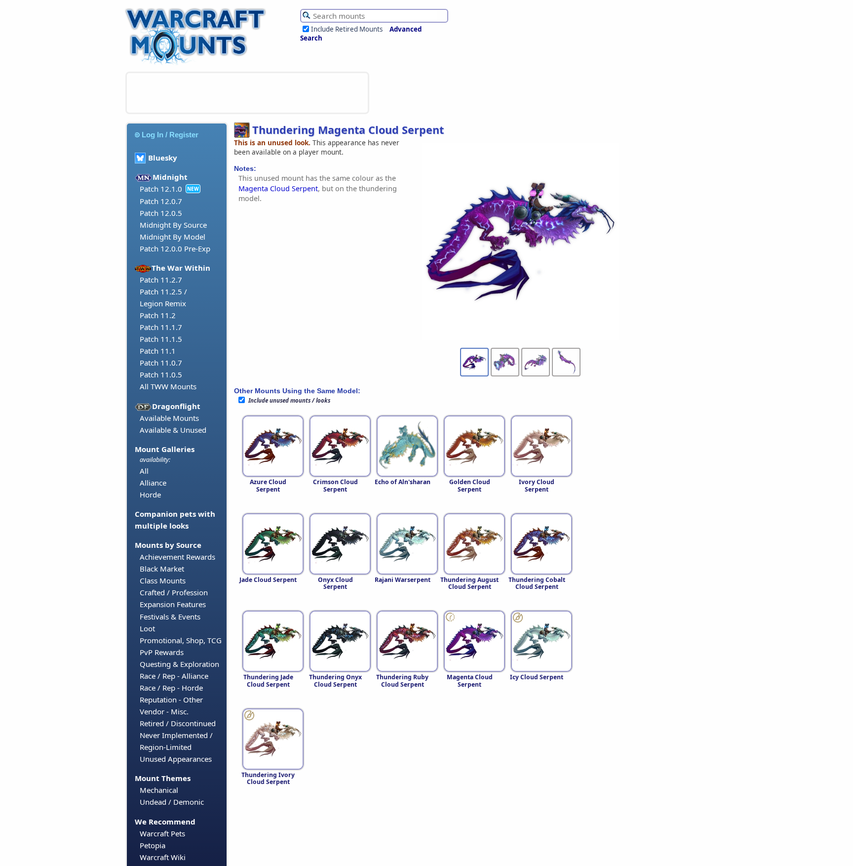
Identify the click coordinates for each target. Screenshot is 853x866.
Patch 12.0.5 (161, 213)
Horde (150, 494)
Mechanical (159, 790)
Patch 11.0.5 (161, 374)
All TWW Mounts (168, 386)
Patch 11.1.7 (161, 327)
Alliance (153, 483)
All (144, 471)
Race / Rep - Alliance (174, 676)
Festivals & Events (170, 616)
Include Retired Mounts (347, 29)
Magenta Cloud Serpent (278, 188)
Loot (147, 628)
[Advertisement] (247, 93)
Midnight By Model (172, 237)
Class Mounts (163, 580)
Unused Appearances (176, 759)
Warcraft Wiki (163, 857)
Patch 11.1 (158, 351)
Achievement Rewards (177, 557)
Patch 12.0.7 (161, 201)
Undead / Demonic (172, 802)
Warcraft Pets (162, 833)
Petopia (152, 845)
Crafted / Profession (174, 592)
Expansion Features (173, 604)
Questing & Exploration (179, 664)
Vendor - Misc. (164, 711)
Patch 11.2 (158, 315)
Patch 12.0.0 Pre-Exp (175, 248)
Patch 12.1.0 (161, 189)
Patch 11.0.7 (161, 363)
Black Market (162, 569)
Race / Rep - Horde (171, 688)
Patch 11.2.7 (161, 280)
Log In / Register (170, 134)
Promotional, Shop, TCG (181, 640)
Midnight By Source (173, 225)
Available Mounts (169, 418)
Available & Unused (173, 430)
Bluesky (162, 158)
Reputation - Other (171, 699)
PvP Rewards (162, 652)
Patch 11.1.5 (161, 339)
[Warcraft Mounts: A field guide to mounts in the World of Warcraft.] (197, 63)
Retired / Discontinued (178, 723)
